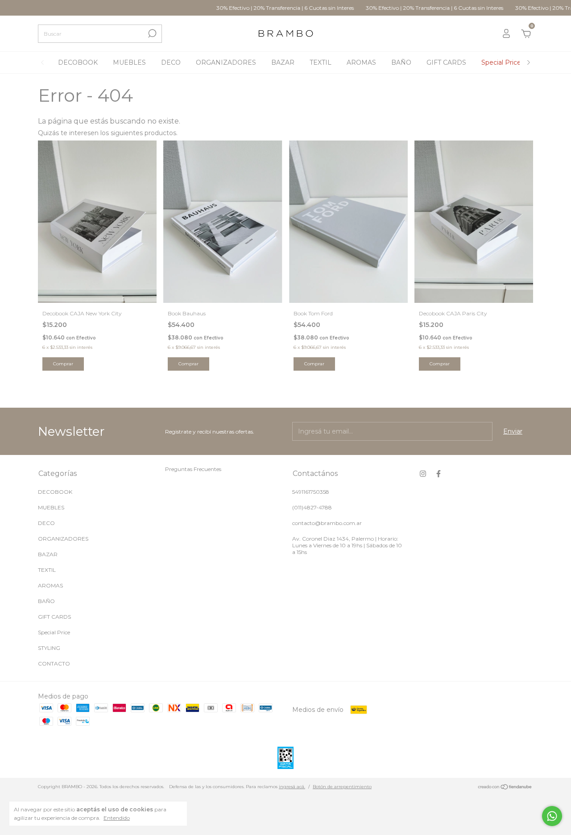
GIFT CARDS (446, 62)
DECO (171, 62)
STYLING (49, 648)
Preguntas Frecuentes (193, 469)
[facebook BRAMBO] (438, 473)
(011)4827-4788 (312, 507)
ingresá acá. (292, 787)
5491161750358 (310, 491)
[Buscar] (151, 33)
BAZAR (282, 62)
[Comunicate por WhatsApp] (552, 816)
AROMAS (361, 62)
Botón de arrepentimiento (342, 787)
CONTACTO (54, 663)
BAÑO (401, 62)
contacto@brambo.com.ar (327, 523)
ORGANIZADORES (226, 62)
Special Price (501, 62)
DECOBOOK (78, 62)
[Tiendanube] (505, 788)
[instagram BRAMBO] (422, 473)
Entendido (116, 817)
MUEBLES (129, 62)
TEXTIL (320, 62)
